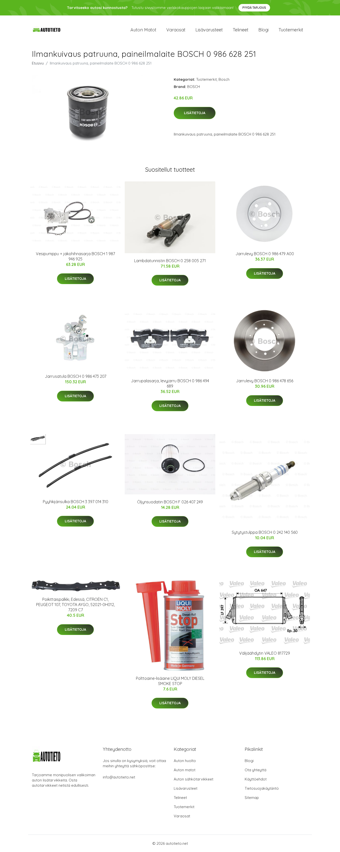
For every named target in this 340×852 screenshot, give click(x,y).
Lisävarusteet (209, 30)
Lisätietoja (194, 113)
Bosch (224, 79)
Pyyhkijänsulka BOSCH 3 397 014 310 (75, 501)
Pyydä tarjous (254, 7)
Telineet (240, 30)
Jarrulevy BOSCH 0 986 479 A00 (264, 253)
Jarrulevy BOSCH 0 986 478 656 (264, 380)
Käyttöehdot (256, 779)
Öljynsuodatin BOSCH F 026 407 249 (170, 501)
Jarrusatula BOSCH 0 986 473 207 (75, 376)
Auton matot (143, 30)
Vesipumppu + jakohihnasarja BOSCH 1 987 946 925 (75, 256)
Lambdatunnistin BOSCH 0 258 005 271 (170, 260)
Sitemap (252, 797)
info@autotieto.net (119, 777)
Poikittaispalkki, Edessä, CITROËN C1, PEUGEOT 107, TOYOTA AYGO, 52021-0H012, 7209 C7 (75, 604)
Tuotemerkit (291, 30)
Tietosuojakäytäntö (262, 788)
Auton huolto (185, 760)
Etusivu (38, 63)
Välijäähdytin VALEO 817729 (264, 653)
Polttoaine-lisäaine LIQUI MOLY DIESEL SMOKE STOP (170, 681)
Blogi (263, 30)
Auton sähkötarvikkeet (193, 779)
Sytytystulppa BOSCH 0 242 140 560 (265, 532)
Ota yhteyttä (255, 770)
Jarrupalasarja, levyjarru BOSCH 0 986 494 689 (170, 383)
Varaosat (175, 30)
